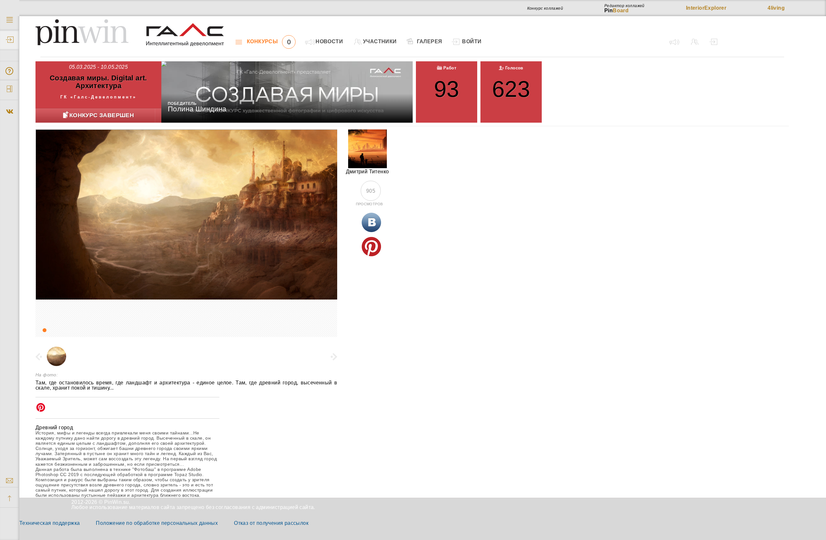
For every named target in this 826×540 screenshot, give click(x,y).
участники (380, 41)
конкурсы (269, 41)
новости (329, 41)
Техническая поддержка (49, 523)
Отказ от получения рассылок (271, 523)
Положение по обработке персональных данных (157, 523)
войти (471, 41)
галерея (429, 41)
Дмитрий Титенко (367, 171)
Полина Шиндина (197, 109)
